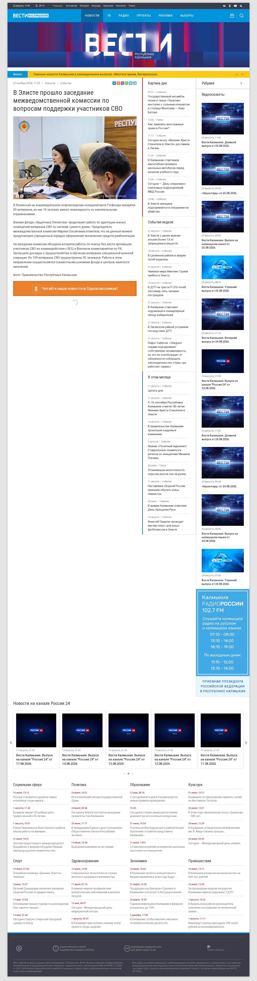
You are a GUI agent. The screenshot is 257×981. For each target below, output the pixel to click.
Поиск (132, 5)
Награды (96, 5)
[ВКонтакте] (114, 83)
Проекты (144, 15)
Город (160, 119)
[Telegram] (135, 83)
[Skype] (130, 83)
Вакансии (108, 5)
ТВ (109, 15)
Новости (92, 15)
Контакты (121, 5)
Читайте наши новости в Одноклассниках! (79, 288)
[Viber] (122, 83)
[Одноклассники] (118, 83)
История (84, 5)
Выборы (187, 15)
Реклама (166, 15)
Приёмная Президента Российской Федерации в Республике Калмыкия (223, 686)
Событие (65, 83)
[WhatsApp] (126, 83)
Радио (124, 15)
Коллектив (71, 5)
